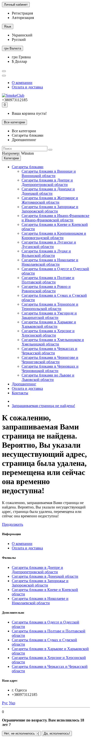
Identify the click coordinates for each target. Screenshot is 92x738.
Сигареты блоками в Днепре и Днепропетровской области (47, 182)
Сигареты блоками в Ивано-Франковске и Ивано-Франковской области (55, 217)
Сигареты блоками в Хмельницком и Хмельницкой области (53, 342)
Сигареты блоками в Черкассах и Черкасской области (49, 350)
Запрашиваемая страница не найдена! (43, 406)
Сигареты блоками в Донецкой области (45, 576)
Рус (5, 703)
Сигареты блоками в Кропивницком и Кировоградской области (54, 235)
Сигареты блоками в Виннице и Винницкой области (49, 173)
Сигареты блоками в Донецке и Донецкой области (48, 191)
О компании (22, 83)
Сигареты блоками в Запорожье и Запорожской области (50, 209)
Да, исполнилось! (57, 733)
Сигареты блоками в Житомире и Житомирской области (50, 200)
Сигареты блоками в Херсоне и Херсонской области (48, 333)
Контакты (20, 393)
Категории (11, 158)
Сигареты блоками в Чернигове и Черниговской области (50, 359)
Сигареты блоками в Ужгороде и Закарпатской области (49, 315)
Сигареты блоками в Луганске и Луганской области (49, 244)
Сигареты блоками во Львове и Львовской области (48, 377)
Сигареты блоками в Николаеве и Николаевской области (50, 262)
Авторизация (23, 18)
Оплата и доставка (27, 87)
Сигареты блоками (27, 167)
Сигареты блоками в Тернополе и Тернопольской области (50, 306)
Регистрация (22, 13)
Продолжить (12, 524)
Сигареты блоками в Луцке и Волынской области (46, 253)
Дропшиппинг (24, 384)
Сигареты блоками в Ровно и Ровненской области (46, 288)
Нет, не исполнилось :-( (21, 733)
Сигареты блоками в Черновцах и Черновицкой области (50, 368)
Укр (12, 703)
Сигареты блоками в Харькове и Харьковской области (49, 324)
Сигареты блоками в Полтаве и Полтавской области (48, 280)
